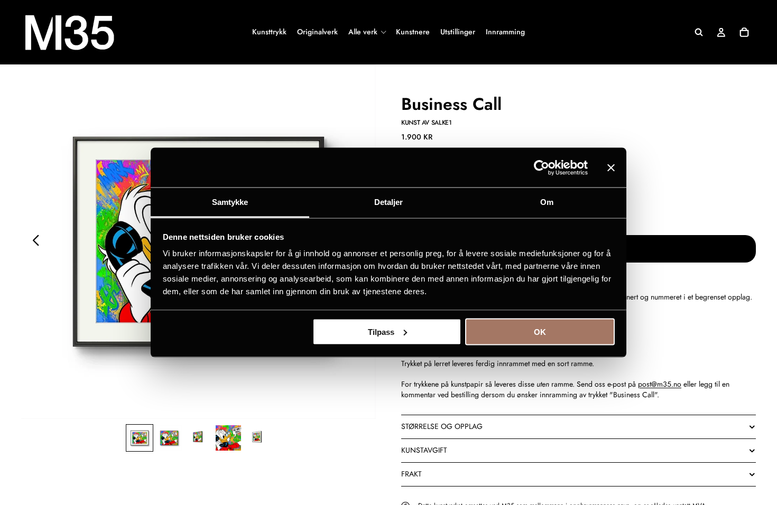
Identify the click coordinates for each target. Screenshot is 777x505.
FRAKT (411, 474)
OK (540, 331)
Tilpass (381, 331)
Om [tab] (546, 202)
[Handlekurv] (744, 32)
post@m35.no (659, 384)
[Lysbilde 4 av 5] (228, 438)
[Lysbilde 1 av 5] (139, 438)
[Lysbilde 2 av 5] (169, 438)
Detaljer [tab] (388, 202)
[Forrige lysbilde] (33, 242)
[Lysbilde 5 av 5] (258, 438)
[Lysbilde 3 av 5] (198, 438)
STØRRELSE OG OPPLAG (442, 426)
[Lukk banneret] (611, 167)
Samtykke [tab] (230, 202)
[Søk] (698, 32)
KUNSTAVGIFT (424, 450)
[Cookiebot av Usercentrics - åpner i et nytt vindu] (541, 167)
